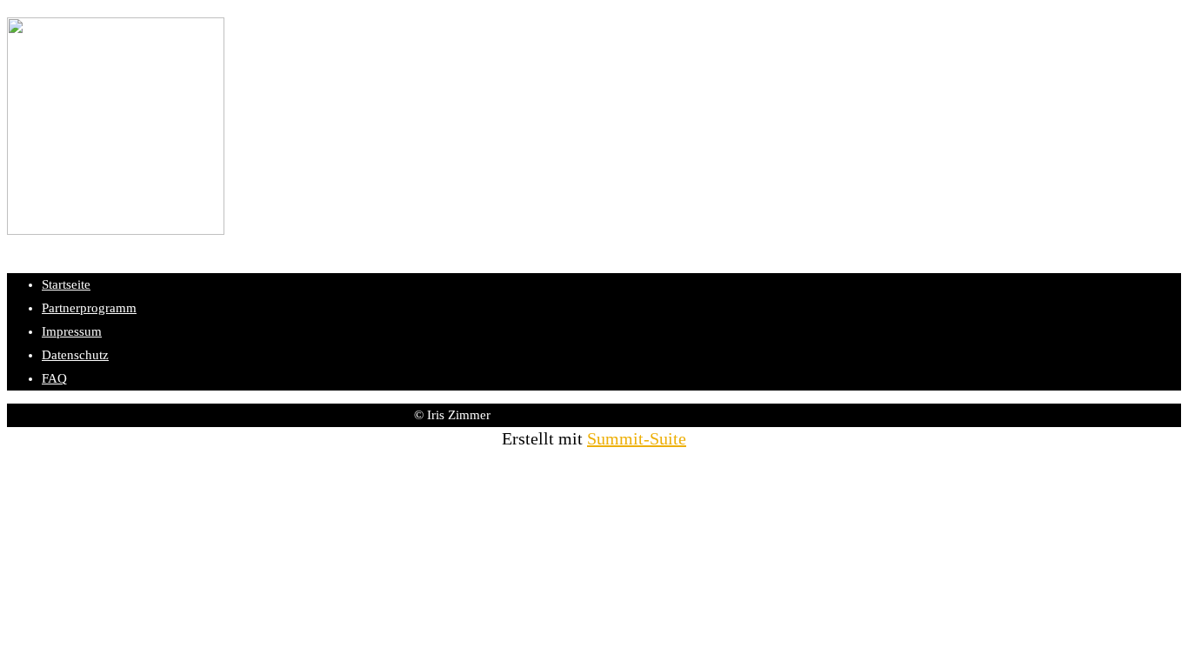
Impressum (72, 331)
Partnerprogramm (89, 308)
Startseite (66, 284)
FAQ (54, 378)
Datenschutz (75, 355)
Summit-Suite (636, 438)
